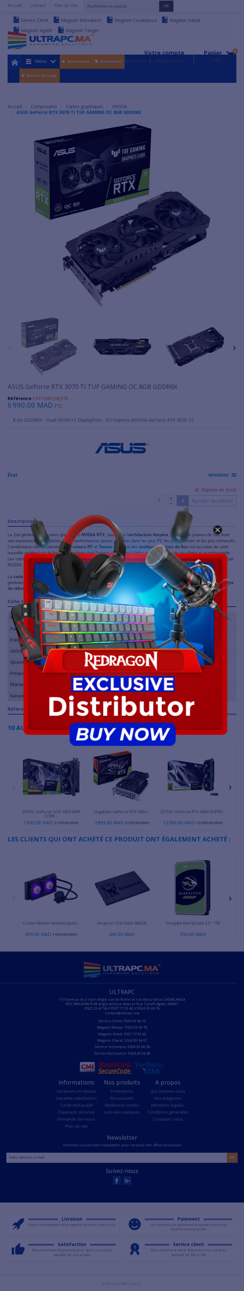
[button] (217, 529)
